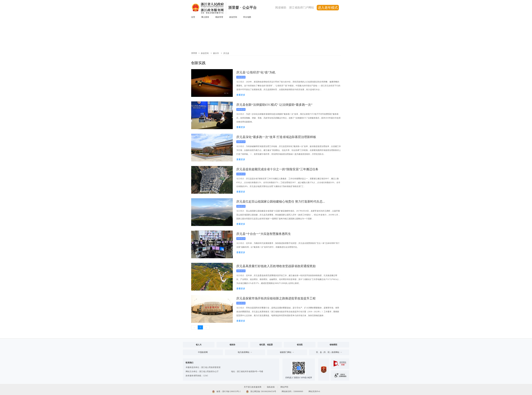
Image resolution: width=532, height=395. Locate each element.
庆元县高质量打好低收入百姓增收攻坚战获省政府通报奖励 (276, 266)
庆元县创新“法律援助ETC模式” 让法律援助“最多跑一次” (274, 104)
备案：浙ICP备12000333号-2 (228, 391)
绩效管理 (219, 17)
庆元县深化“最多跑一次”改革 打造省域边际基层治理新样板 (276, 137)
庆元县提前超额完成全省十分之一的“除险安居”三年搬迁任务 (277, 169)
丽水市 (216, 53)
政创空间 (233, 17)
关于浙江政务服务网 (252, 387)
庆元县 (226, 53)
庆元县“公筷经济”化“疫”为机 (255, 72)
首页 (193, 17)
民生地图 (247, 17)
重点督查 (205, 17)
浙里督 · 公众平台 (242, 7)
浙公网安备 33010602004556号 (263, 391)
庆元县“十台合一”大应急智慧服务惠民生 (263, 234)
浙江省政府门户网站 (301, 7)
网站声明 (284, 387)
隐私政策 (271, 387)
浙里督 (194, 53)
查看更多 (240, 95)
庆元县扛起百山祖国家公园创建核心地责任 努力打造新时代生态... (280, 201)
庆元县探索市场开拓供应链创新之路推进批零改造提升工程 (276, 298)
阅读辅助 (280, 7)
